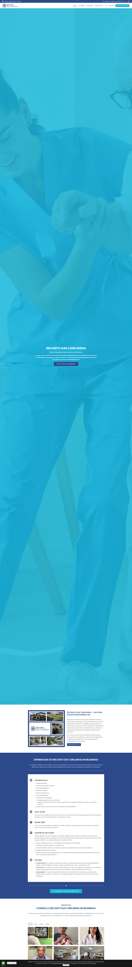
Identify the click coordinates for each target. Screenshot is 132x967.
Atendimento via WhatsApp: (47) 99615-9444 (114, 1)
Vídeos (35, 924)
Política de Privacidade (58, 963)
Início (74, 5)
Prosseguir (66, 965)
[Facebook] (129, 1)
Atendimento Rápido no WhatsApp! (66, 891)
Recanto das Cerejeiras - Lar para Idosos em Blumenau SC (84, 713)
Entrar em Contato (123, 5)
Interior (47, 924)
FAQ (106, 5)
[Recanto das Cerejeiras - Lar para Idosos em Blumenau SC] (10, 6)
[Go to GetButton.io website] (3, 965)
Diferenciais (90, 5)
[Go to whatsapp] (3, 963)
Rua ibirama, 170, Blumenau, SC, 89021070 (12, 1)
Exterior (41, 924)
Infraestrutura (99, 5)
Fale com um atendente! (66, 364)
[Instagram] (126, 1)
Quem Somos (81, 5)
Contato (111, 5)
